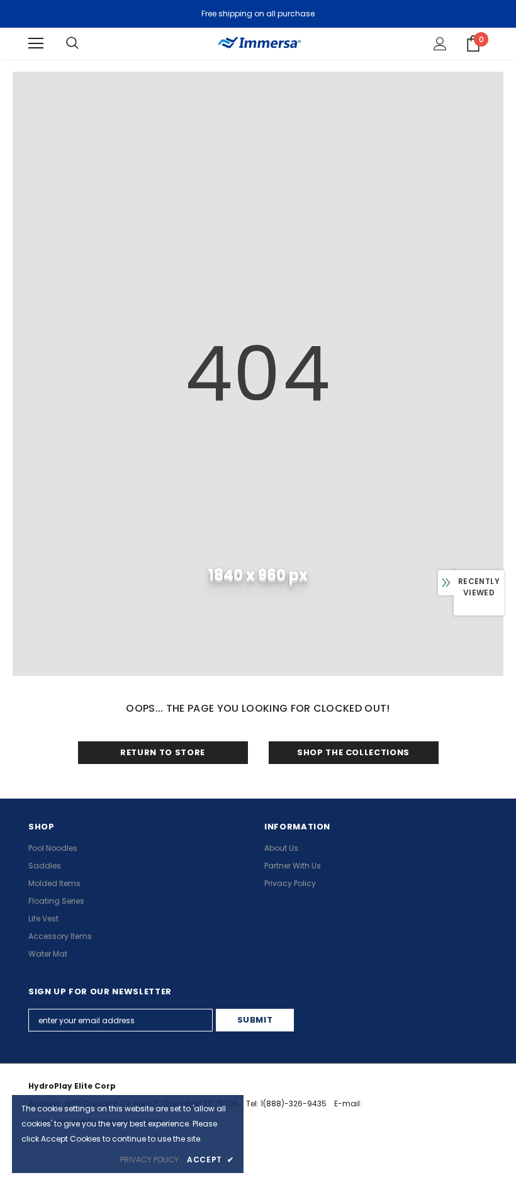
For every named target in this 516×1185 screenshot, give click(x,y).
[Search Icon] (72, 43)
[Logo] (258, 42)
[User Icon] (440, 43)
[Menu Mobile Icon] (35, 43)
